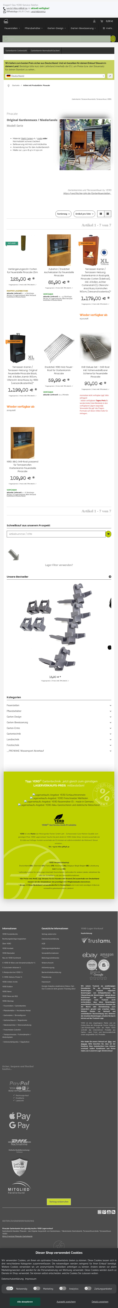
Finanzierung (46, 977)
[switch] (9, 1288)
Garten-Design (14, 717)
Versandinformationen (70, 875)
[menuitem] (12, 28)
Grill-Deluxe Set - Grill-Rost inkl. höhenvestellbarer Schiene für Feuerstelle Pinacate (95, 372)
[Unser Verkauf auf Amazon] (106, 955)
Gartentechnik (14, 734)
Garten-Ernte (13, 728)
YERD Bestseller (8, 953)
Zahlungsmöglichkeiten (51, 948)
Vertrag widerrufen (49, 934)
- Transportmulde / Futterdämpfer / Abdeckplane (16, 1035)
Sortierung (62, 214)
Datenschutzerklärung (50, 939)
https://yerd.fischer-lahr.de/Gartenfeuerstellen (86, 193)
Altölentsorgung (48, 967)
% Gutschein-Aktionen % (11, 967)
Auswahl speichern (66, 1301)
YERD (22, 834)
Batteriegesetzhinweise (50, 958)
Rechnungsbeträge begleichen (14, 939)
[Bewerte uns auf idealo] (92, 965)
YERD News (7, 991)
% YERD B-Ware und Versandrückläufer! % (18, 963)
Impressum (46, 982)
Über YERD (6, 943)
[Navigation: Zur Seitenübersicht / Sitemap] (9, 85)
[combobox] (55, 76)
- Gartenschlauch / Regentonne (14, 1020)
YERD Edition (7, 986)
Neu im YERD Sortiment (11, 958)
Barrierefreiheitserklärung (51, 972)
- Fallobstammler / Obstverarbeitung (16, 1025)
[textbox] (55, 76)
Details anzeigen (100, 1301)
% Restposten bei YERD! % (12, 972)
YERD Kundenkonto (10, 934)
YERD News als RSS (10, 996)
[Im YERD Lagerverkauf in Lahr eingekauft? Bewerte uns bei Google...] (98, 975)
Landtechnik (13, 739)
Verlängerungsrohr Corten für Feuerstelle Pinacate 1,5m (22, 271)
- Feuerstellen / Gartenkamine (14, 1006)
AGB (43, 943)
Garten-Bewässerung (17, 722)
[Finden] (113, 38)
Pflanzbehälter (14, 711)
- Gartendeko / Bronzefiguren (14, 1015)
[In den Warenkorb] (108, 534)
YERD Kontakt (7, 948)
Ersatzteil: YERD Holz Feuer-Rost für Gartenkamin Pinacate (59, 370)
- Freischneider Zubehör (11, 1030)
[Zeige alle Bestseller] (110, 576)
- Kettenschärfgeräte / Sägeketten (15, 1042)
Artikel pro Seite (83, 214)
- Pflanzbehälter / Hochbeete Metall (16, 1010)
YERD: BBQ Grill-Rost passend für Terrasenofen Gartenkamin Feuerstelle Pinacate (22, 466)
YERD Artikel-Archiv (10, 982)
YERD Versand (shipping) (59, 862)
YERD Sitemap (8, 1001)
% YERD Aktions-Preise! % (12, 977)
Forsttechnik (13, 745)
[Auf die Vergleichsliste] (33, 239)
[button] (94, 21)
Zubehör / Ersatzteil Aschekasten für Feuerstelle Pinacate (59, 272)
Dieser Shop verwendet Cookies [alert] (59, 1253)
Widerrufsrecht (47, 963)
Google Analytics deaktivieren (53, 986)
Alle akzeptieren (25, 1302)
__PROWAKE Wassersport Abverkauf (25, 751)
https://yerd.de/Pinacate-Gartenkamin (17, 1236)
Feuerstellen (13, 705)
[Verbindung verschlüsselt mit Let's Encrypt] (19, 1167)
